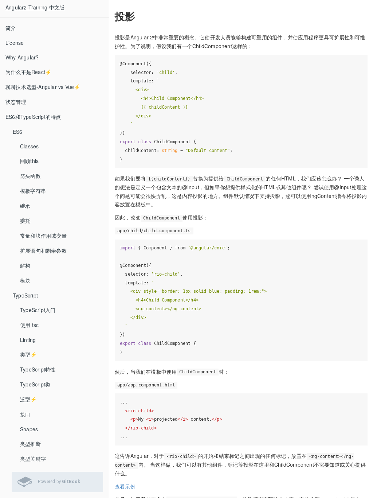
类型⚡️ (28, 354)
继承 (25, 205)
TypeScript (25, 295)
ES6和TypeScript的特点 (33, 116)
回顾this (29, 160)
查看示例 (125, 486)
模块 (25, 280)
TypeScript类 (35, 384)
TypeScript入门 (37, 310)
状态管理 (15, 101)
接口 (25, 414)
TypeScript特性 (37, 369)
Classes (29, 146)
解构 (25, 265)
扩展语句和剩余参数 (43, 250)
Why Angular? (22, 57)
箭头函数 (30, 175)
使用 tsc (29, 324)
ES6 (18, 131)
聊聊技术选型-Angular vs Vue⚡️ (42, 86)
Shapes (29, 429)
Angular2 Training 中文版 (34, 7)
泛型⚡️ (28, 399)
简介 (10, 27)
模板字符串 (33, 190)
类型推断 (30, 443)
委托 (25, 220)
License (14, 42)
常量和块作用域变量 (43, 235)
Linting (28, 339)
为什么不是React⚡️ (28, 71)
